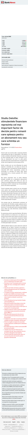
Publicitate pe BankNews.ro (10, 427)
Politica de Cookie (6, 429)
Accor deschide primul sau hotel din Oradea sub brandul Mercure (13, 393)
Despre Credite (5, 61)
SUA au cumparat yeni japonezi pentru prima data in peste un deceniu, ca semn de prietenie (15, 297)
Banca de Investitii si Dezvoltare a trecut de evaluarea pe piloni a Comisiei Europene (12, 397)
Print (3, 149)
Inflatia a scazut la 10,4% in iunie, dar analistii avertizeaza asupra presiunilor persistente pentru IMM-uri (15, 311)
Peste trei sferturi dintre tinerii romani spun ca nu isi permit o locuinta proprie (13, 401)
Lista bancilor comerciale (7, 67)
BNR (14, 419)
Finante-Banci (18, 147)
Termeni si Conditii (14, 431)
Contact (21, 424)
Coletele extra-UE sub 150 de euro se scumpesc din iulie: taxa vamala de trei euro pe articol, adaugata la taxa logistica (15, 331)
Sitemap (20, 427)
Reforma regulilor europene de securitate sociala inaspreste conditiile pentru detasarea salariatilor (15, 323)
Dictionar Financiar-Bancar (7, 60)
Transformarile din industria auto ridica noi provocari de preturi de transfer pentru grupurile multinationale (14, 336)
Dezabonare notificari (16, 426)
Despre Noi (7, 426)
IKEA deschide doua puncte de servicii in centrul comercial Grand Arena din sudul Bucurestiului (14, 316)
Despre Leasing (5, 63)
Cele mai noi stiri (7, 422)
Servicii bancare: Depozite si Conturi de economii (12, 65)
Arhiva (18, 422)
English (13, 422)
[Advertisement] (14, 20)
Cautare (23, 422)
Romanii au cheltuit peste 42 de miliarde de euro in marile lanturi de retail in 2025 (14, 374)
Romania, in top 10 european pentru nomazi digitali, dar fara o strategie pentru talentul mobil (15, 285)
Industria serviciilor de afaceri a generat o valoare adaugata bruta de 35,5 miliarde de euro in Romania (14, 289)
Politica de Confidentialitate (18, 429)
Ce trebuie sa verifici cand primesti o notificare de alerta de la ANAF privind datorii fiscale (13, 385)
